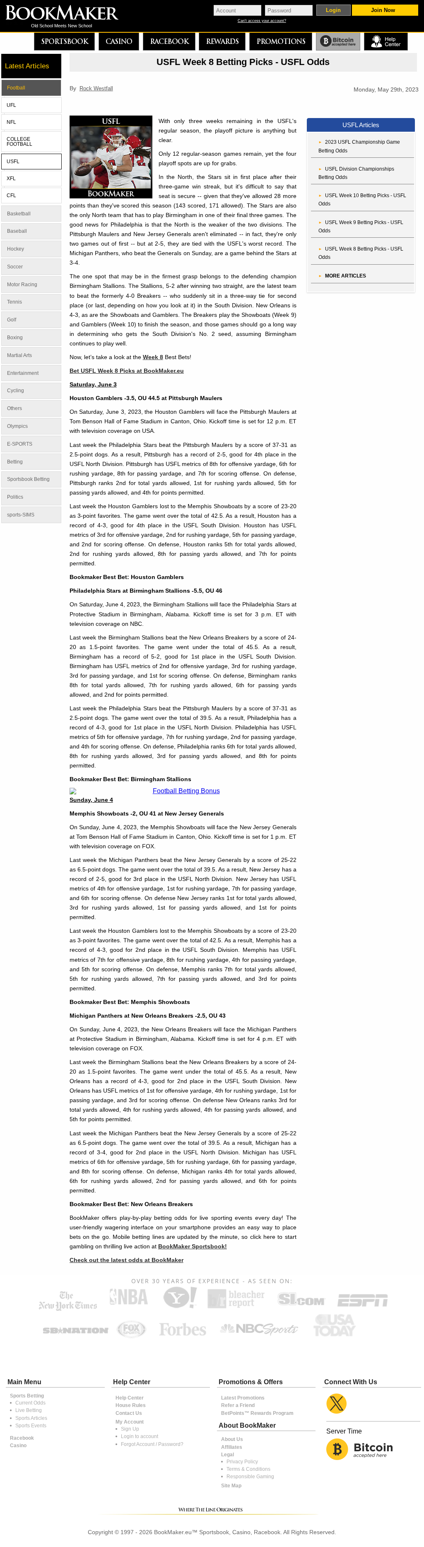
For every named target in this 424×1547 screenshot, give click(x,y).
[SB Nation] (75, 1336)
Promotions (280, 41)
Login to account (139, 1436)
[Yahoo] (179, 1307)
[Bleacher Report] (236, 1307)
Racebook (169, 41)
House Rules (131, 1405)
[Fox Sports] (131, 1336)
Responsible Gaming (250, 1476)
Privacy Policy (242, 1462)
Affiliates (231, 1447)
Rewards (222, 41)
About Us (232, 1439)
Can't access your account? (262, 21)
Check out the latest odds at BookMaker (126, 1260)
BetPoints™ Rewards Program (257, 1413)
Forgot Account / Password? (152, 1444)
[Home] (68, 13)
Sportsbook (64, 41)
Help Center (130, 1398)
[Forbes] (182, 1336)
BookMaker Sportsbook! (192, 1246)
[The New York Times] (68, 1309)
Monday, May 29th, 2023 (386, 90)
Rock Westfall (96, 88)
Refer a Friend (238, 1405)
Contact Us (129, 1413)
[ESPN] (362, 1307)
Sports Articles (31, 1418)
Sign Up (130, 1429)
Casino (119, 41)
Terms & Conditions (248, 1469)
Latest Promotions (243, 1398)
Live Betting (28, 1410)
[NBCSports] (258, 1336)
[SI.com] (301, 1307)
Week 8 (153, 357)
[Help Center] (385, 42)
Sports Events (30, 1426)
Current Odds (30, 1403)
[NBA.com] (128, 1307)
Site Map (231, 1486)
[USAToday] (336, 1336)
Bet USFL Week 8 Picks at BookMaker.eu (127, 370)
